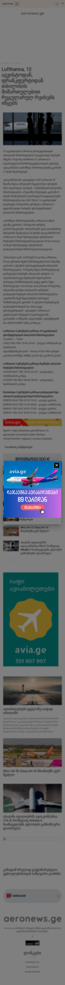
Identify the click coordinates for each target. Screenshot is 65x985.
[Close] (57, 465)
